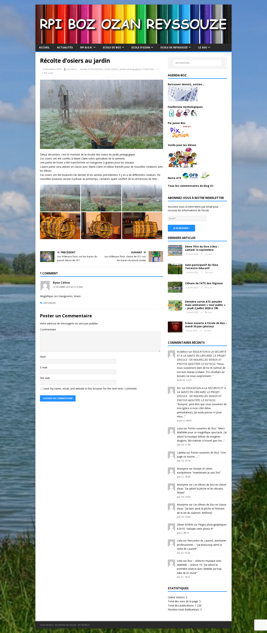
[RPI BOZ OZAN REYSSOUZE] (133, 41)
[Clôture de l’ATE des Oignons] (175, 290)
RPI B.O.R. (86, 47)
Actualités (65, 47)
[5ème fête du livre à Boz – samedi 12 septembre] (175, 253)
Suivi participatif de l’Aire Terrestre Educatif (201, 266)
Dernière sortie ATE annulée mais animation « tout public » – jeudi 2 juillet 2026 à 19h (205, 305)
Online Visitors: (177, 597)
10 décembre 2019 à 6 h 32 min (68, 287)
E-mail (43, 367)
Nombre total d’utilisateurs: (184, 609)
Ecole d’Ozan (141, 47)
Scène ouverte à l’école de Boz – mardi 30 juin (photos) (206, 324)
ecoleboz (72, 69)
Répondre (49, 303)
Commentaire (48, 329)
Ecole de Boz (112, 47)
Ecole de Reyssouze (174, 47)
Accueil (44, 47)
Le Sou (202, 47)
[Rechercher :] (197, 63)
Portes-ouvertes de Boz (202, 428)
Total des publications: (181, 605)
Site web (45, 378)
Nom (43, 356)
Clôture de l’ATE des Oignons (204, 283)
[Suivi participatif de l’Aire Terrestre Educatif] (175, 272)
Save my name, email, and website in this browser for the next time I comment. (90, 388)
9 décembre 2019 (52, 69)
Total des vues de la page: (183, 601)
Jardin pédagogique (130, 69)
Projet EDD (148, 69)
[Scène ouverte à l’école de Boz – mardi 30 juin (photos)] (175, 330)
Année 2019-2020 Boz (92, 69)
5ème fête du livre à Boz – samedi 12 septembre (202, 248)
